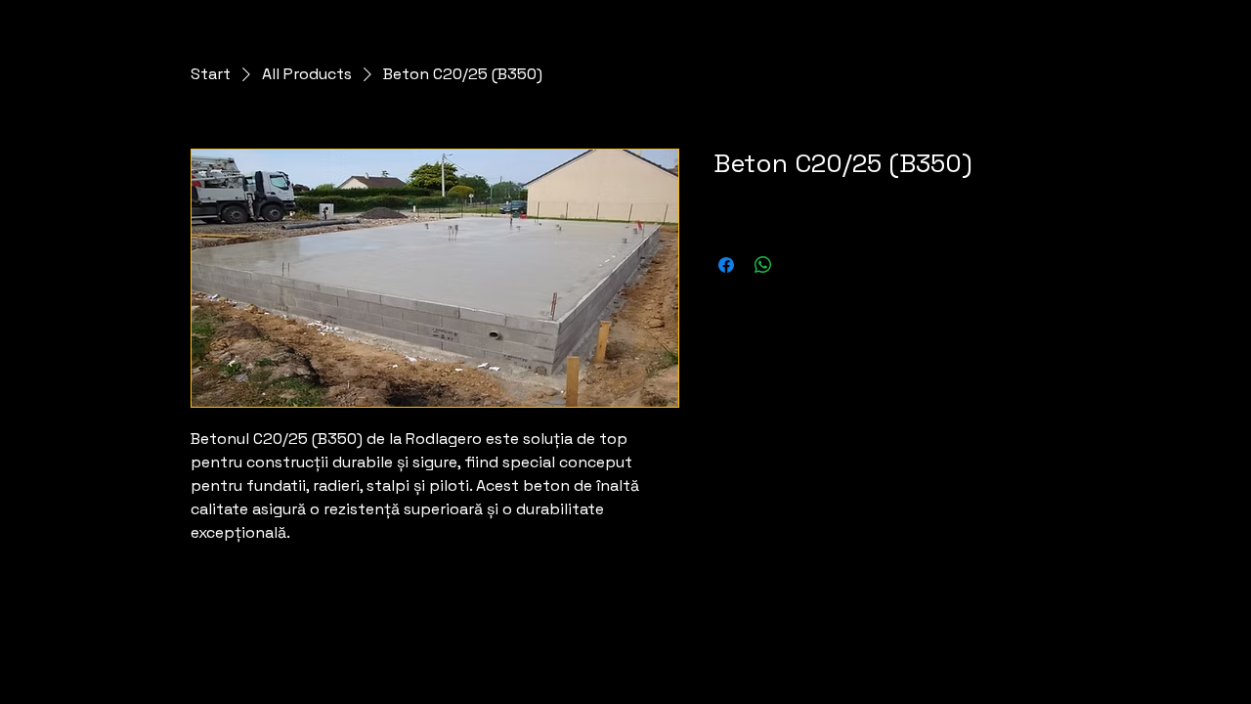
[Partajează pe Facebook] (726, 265)
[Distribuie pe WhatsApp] (763, 265)
